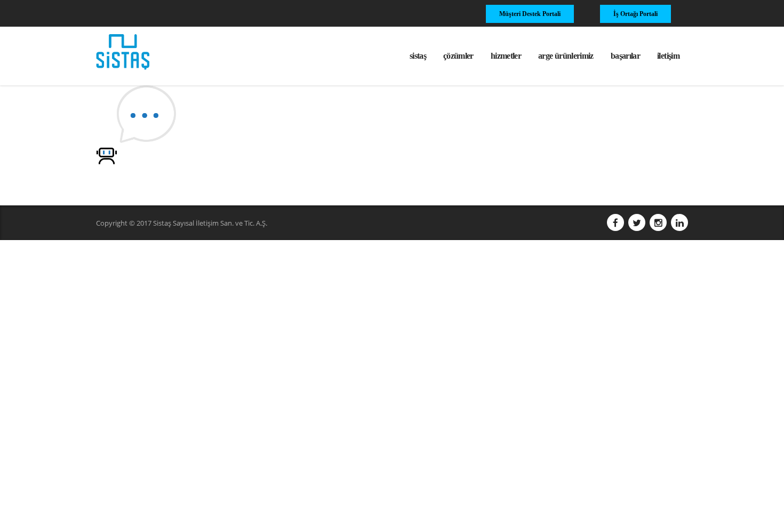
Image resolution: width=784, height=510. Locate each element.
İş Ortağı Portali (635, 14)
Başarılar (625, 55)
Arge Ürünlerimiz (566, 55)
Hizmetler (506, 55)
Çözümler (458, 55)
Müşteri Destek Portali (530, 14)
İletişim (668, 55)
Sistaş (418, 55)
